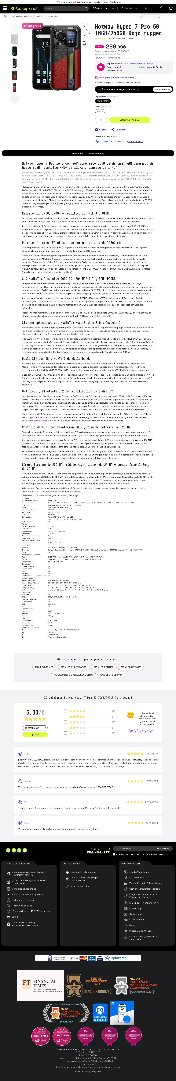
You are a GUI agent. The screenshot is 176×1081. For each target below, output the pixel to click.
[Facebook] (19, 850)
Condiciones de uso (161, 854)
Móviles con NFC (104, 667)
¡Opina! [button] (35, 734)
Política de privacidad (140, 854)
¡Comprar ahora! (129, 120)
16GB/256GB (103, 101)
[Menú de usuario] (161, 8)
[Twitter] (14, 850)
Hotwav (98, 58)
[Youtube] (25, 850)
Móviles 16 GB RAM (111, 674)
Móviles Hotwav (131, 667)
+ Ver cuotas (135, 141)
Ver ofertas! (161, 89)
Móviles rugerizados (73, 667)
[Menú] (5, 8)
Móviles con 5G (44, 667)
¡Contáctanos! (129, 8)
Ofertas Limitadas (103, 8)
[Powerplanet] (5, 16)
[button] (14, 27)
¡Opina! (130, 38)
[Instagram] (8, 850)
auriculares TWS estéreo (34, 420)
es (146, 8)
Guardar (103, 129)
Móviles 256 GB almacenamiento (73, 674)
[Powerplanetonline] (24, 8)
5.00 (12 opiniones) (116, 38)
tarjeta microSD (102, 316)
